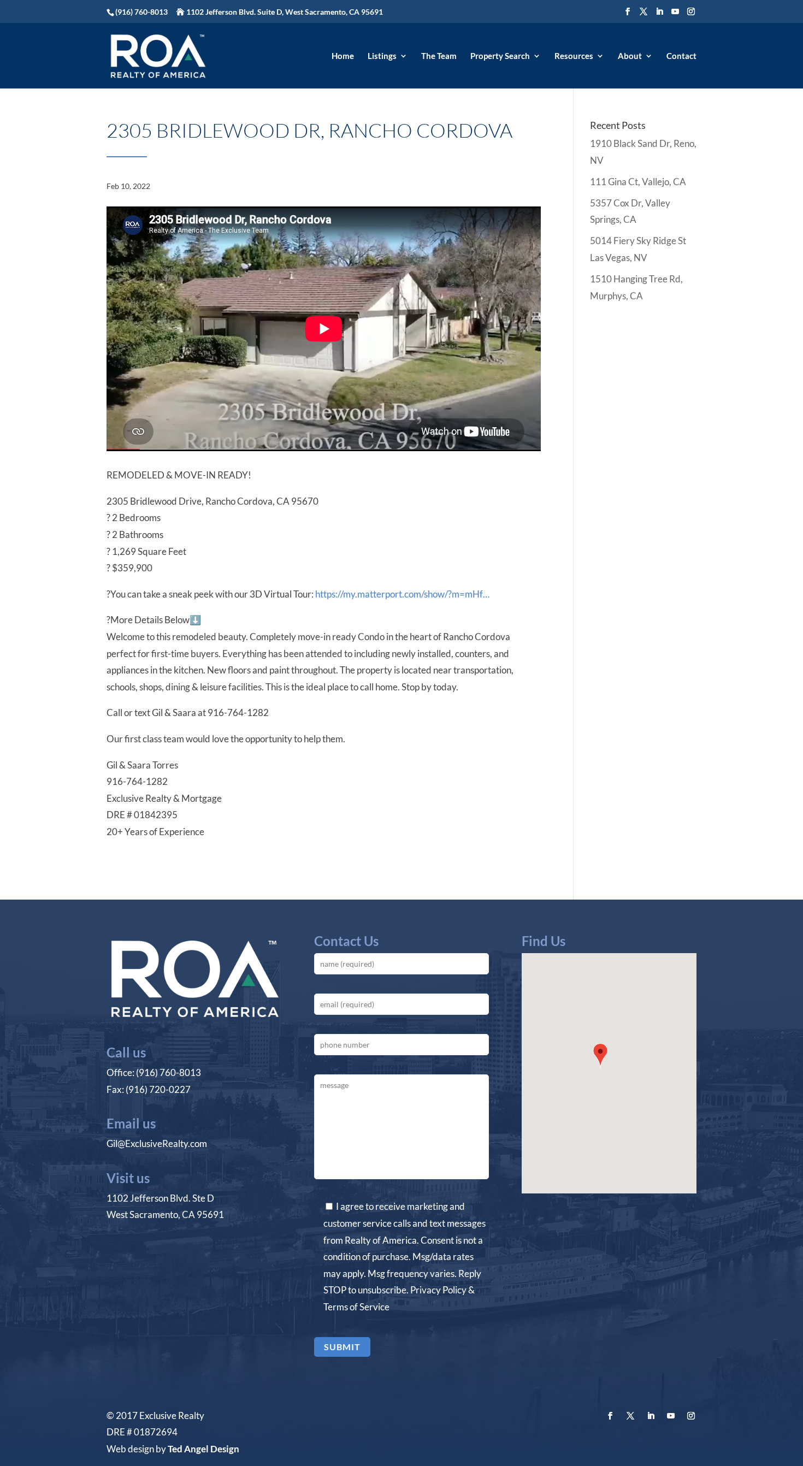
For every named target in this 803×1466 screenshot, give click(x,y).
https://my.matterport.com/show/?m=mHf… (402, 594)
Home (343, 56)
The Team (439, 56)
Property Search (500, 56)
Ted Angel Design (203, 1449)
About (630, 56)
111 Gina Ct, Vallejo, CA (638, 181)
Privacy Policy (438, 1290)
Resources (573, 56)
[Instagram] (691, 11)
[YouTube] (675, 11)
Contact (681, 56)
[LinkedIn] (659, 11)
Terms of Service (356, 1307)
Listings (382, 56)
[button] (600, 1057)
